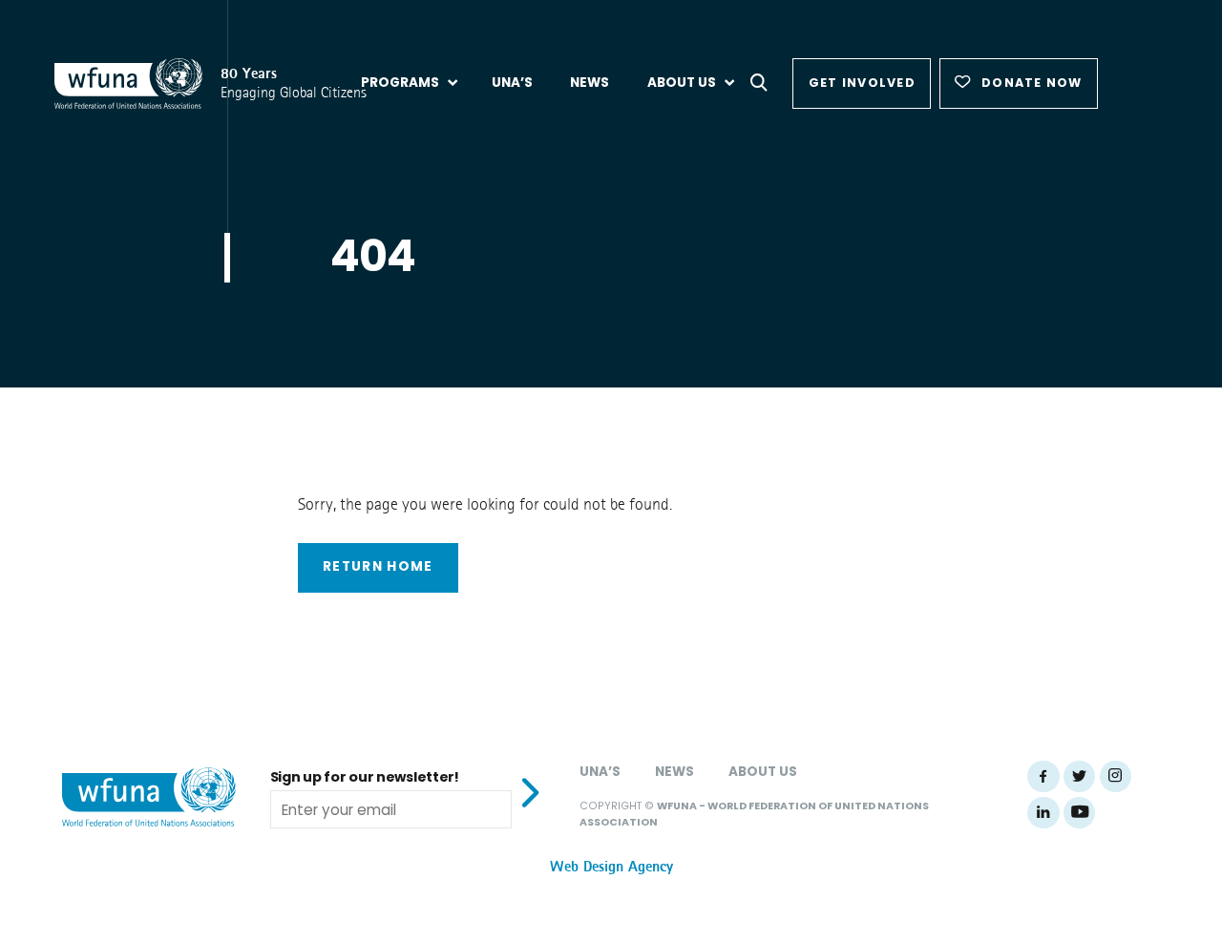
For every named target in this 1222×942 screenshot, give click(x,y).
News (674, 772)
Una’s (600, 772)
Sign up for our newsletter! (364, 776)
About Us (762, 772)
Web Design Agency (611, 867)
